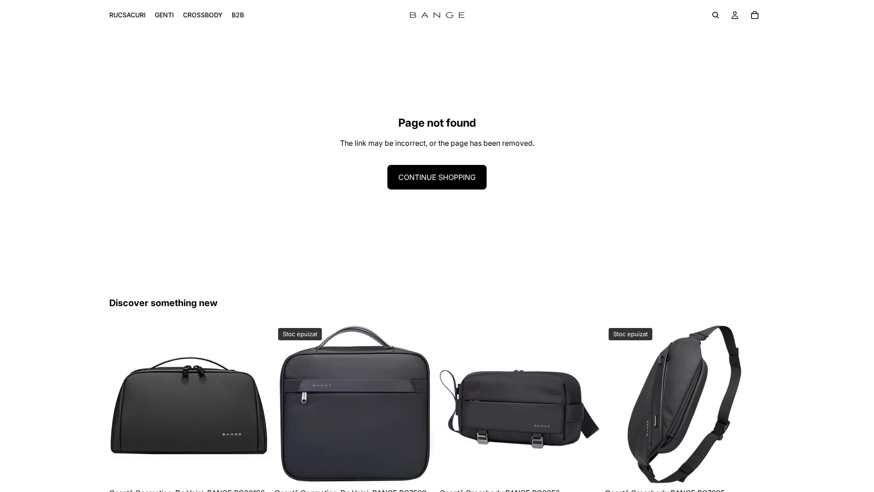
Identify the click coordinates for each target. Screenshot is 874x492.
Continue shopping (437, 177)
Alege (262, 470)
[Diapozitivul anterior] (123, 405)
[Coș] (755, 15)
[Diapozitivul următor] (255, 405)
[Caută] (716, 15)
